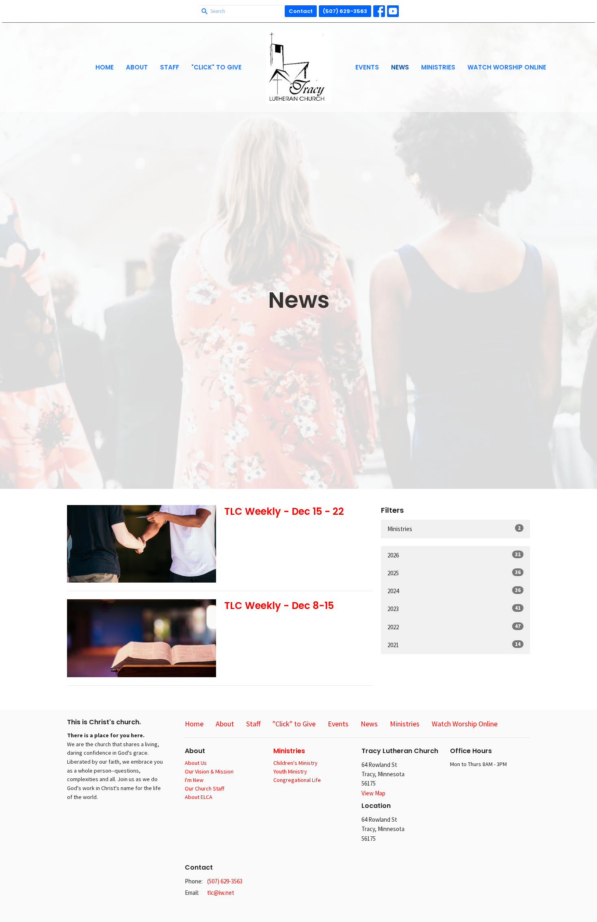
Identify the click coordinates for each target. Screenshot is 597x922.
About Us (196, 763)
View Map (373, 793)
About (137, 67)
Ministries (438, 67)
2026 (454, 555)
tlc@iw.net (220, 892)
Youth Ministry (290, 771)
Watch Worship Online (506, 67)
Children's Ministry (295, 763)
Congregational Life (297, 780)
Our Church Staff (204, 788)
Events (367, 67)
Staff (169, 67)
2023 (454, 609)
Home (104, 67)
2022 (454, 627)
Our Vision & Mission (209, 771)
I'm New (194, 780)
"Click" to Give (216, 67)
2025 (454, 573)
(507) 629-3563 (345, 11)
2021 (454, 645)
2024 (454, 591)
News (400, 67)
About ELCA (198, 797)
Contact (301, 11)
